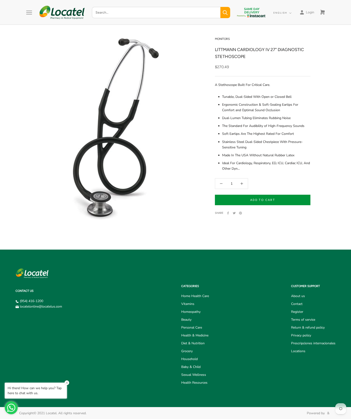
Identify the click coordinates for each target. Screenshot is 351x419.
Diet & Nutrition (193, 343)
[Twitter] (234, 213)
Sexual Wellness (193, 374)
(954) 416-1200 (31, 301)
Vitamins (187, 304)
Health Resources (194, 382)
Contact (297, 304)
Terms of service (303, 319)
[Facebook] (228, 213)
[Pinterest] (240, 213)
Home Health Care (195, 296)
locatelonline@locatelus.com (41, 306)
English (280, 12)
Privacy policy (301, 335)
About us (298, 296)
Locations (298, 351)
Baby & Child (191, 367)
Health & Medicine (194, 335)
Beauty (186, 319)
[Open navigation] (29, 12)
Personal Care (191, 327)
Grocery (187, 351)
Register (297, 311)
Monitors (222, 39)
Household (189, 359)
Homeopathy (191, 311)
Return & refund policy (308, 327)
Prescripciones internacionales (313, 343)
